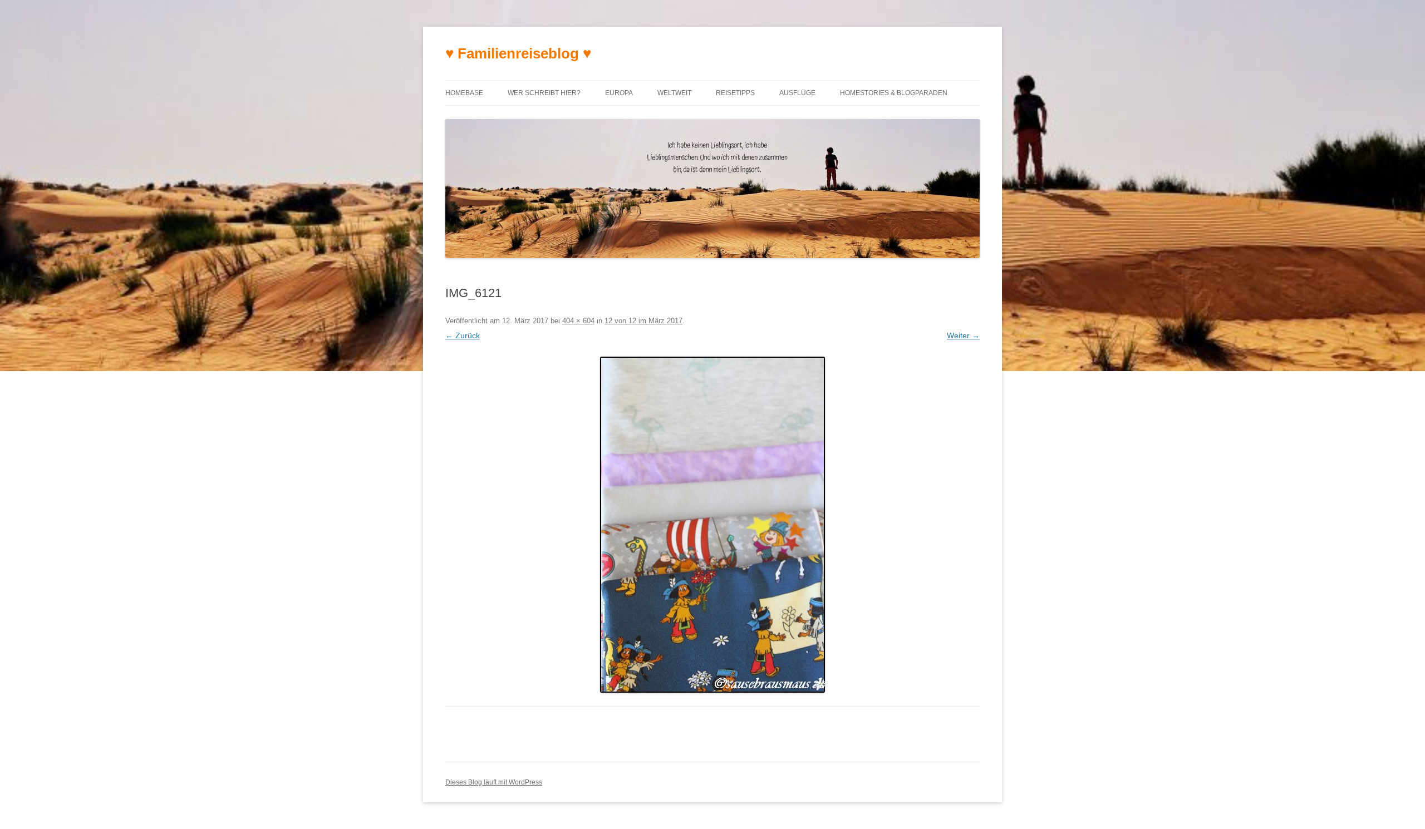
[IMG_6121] (712, 525)
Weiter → (963, 335)
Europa (619, 93)
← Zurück (462, 335)
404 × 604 (578, 321)
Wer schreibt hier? (544, 93)
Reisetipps (735, 93)
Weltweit (674, 93)
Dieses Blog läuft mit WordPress (493, 782)
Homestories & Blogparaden (893, 93)
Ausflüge (797, 93)
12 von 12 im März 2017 (643, 321)
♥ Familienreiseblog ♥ (518, 53)
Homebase (464, 93)
